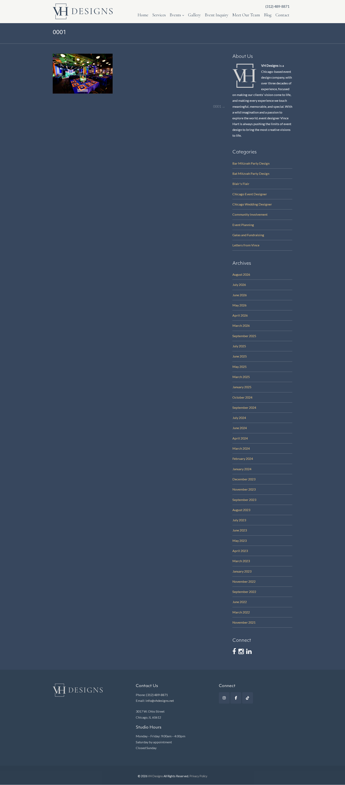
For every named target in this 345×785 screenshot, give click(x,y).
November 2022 (244, 581)
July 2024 (239, 418)
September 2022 (244, 591)
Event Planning (243, 225)
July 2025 (239, 346)
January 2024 (241, 469)
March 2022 (241, 612)
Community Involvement (250, 214)
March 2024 (241, 448)
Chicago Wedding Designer (252, 204)
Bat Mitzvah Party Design (250, 173)
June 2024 (239, 428)
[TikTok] (247, 698)
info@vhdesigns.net (160, 700)
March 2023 (241, 561)
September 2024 (244, 407)
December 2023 (243, 479)
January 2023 (241, 571)
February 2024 (242, 458)
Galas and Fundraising (248, 235)
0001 (219, 106)
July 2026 (239, 284)
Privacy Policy (198, 776)
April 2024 (240, 438)
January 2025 (241, 387)
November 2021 (244, 622)
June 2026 (239, 295)
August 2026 (241, 274)
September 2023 (244, 500)
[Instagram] (224, 698)
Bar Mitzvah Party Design (251, 163)
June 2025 (239, 356)
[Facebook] (235, 698)
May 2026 (239, 305)
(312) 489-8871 (157, 695)
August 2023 (241, 510)
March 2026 (241, 325)
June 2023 (239, 530)
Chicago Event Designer (249, 194)
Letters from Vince (245, 245)
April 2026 (240, 315)
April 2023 (240, 551)
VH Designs (155, 776)
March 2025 (241, 377)
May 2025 (239, 366)
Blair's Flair (240, 184)
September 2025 (244, 336)
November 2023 (244, 489)
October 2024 (242, 397)
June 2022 (239, 602)
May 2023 (239, 540)
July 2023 (239, 520)
